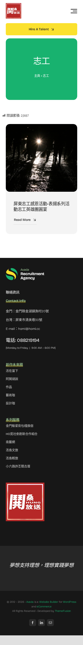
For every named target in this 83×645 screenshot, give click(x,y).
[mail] (50, 622)
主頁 (37, 76)
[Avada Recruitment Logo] (25, 269)
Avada (30, 602)
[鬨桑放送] (13, 5)
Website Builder (48, 602)
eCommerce (44, 606)
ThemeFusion (63, 611)
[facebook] (32, 622)
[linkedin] (41, 622)
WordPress (69, 602)
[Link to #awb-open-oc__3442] (74, 11)
